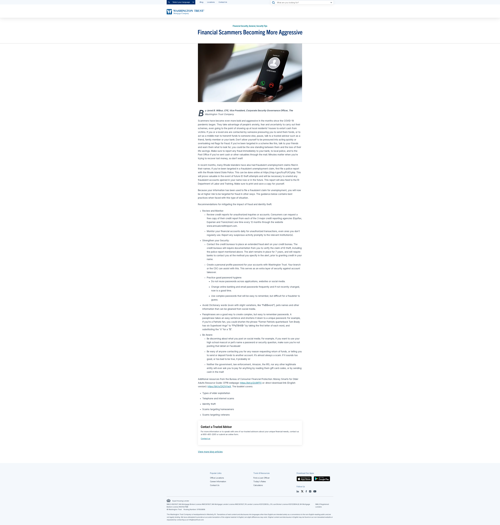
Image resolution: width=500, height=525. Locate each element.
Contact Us (223, 2)
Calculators (258, 485)
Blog (201, 2)
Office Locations (217, 478)
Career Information (218, 481)
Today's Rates (259, 481)
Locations (211, 2)
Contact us (205, 438)
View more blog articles (210, 451)
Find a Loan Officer (261, 478)
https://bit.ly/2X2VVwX (219, 386)
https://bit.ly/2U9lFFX (251, 383)
